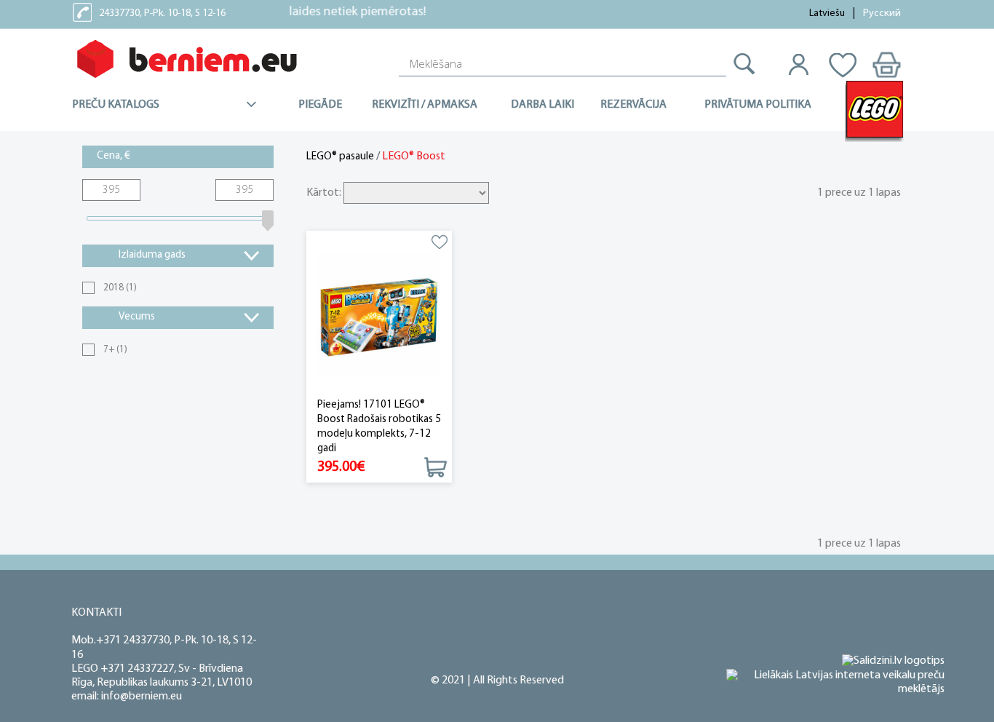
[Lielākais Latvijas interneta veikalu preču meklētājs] (835, 683)
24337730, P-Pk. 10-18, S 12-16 (162, 13)
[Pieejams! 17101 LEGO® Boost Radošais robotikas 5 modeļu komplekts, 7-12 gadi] (379, 314)
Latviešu (827, 13)
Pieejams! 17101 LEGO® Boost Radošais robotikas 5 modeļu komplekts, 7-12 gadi (379, 427)
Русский (882, 13)
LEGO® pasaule (340, 156)
